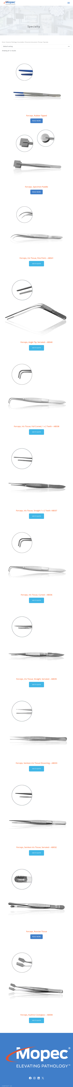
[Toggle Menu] (68, 3)
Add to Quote (36, 263)
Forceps (40, 42)
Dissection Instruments (31, 42)
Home (3, 42)
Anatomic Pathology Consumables (15, 42)
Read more (36, 121)
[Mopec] (10, 3)
